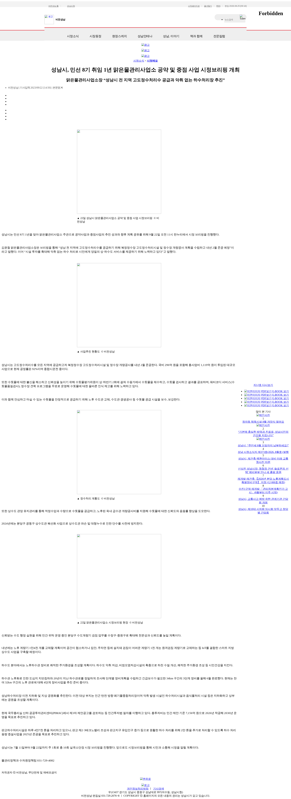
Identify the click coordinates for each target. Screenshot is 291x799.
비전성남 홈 (53, 6)
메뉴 (48, 35)
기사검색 (158, 788)
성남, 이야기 (171, 36)
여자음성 (72, 88)
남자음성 (66, 88)
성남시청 (71, 6)
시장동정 (95, 36)
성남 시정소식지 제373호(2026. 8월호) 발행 (263, 452)
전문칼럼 (219, 36)
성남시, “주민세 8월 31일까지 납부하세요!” (263, 445)
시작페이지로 (194, 6)
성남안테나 (145, 36)
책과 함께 (196, 36)
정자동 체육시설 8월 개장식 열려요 (263, 421)
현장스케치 (119, 36)
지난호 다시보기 (263, 385)
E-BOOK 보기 (280, 391)
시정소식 (73, 36)
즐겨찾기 (208, 6)
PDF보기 (266, 391)
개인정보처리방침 (138, 788)
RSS (218, 6)
